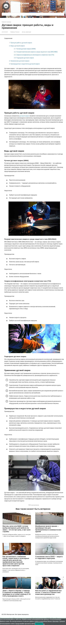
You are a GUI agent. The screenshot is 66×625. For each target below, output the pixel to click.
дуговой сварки (24, 116)
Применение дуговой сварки (19, 61)
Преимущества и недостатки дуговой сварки (24, 64)
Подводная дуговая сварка (24, 58)
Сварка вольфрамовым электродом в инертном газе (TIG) (34, 55)
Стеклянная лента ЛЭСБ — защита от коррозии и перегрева (49, 557)
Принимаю (39, 623)
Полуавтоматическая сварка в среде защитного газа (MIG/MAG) (35, 52)
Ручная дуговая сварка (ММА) (25, 49)
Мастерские (20, 3)
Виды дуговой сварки (17, 46)
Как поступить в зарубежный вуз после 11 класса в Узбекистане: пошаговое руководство (48, 592)
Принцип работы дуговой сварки (20, 43)
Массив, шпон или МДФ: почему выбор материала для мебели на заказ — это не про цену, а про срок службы (16, 529)
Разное (17, 32)
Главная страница (6, 22)
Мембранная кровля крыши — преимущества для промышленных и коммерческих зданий (48, 529)
